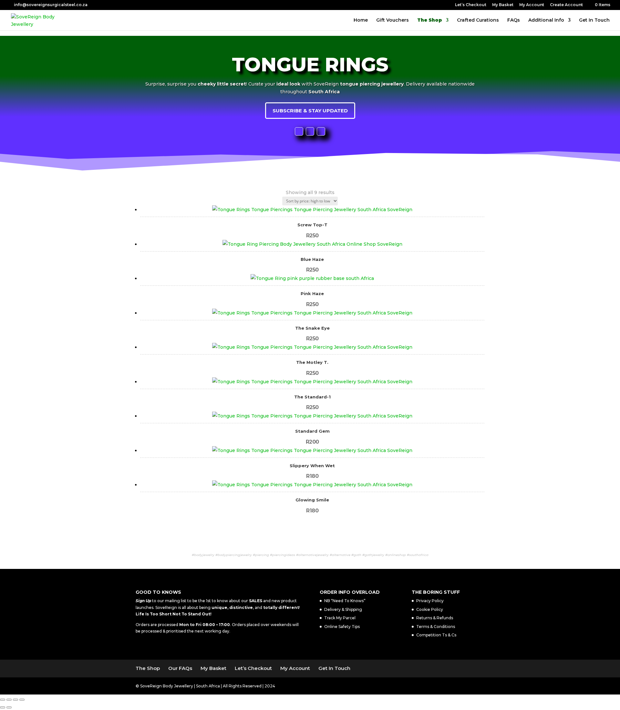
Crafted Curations (478, 20)
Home (361, 20)
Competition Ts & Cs (436, 635)
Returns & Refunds (434, 617)
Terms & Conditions (435, 626)
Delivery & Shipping (343, 609)
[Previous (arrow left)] (2, 707)
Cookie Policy (429, 609)
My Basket (502, 5)
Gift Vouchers (392, 20)
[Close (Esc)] (22, 700)
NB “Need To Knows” (345, 600)
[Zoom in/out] (2, 700)
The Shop (429, 20)
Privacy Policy (430, 600)
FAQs (513, 20)
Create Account (566, 5)
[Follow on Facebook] (299, 131)
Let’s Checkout (470, 5)
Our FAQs (180, 668)
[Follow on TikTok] (321, 131)
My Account (531, 5)
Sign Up (143, 600)
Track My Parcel (340, 617)
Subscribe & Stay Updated (310, 111)
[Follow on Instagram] (310, 131)
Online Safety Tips (342, 626)
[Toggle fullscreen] (9, 700)
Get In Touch (594, 20)
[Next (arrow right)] (9, 707)
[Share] (15, 700)
